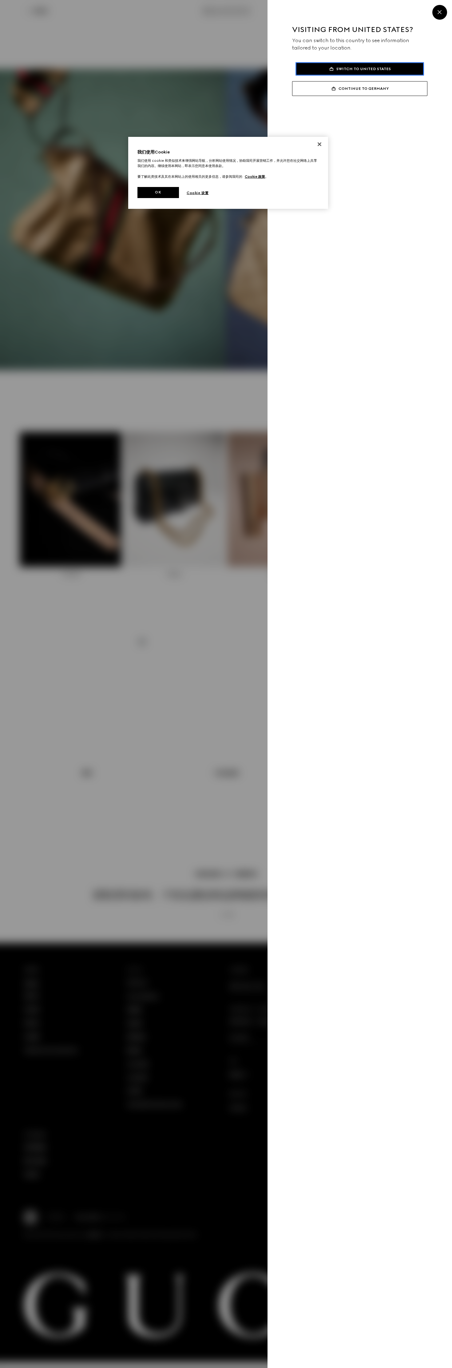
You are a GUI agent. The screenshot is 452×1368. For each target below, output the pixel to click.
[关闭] (319, 144)
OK (158, 192)
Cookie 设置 (197, 193)
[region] (228, 173)
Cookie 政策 (255, 176)
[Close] (439, 12)
